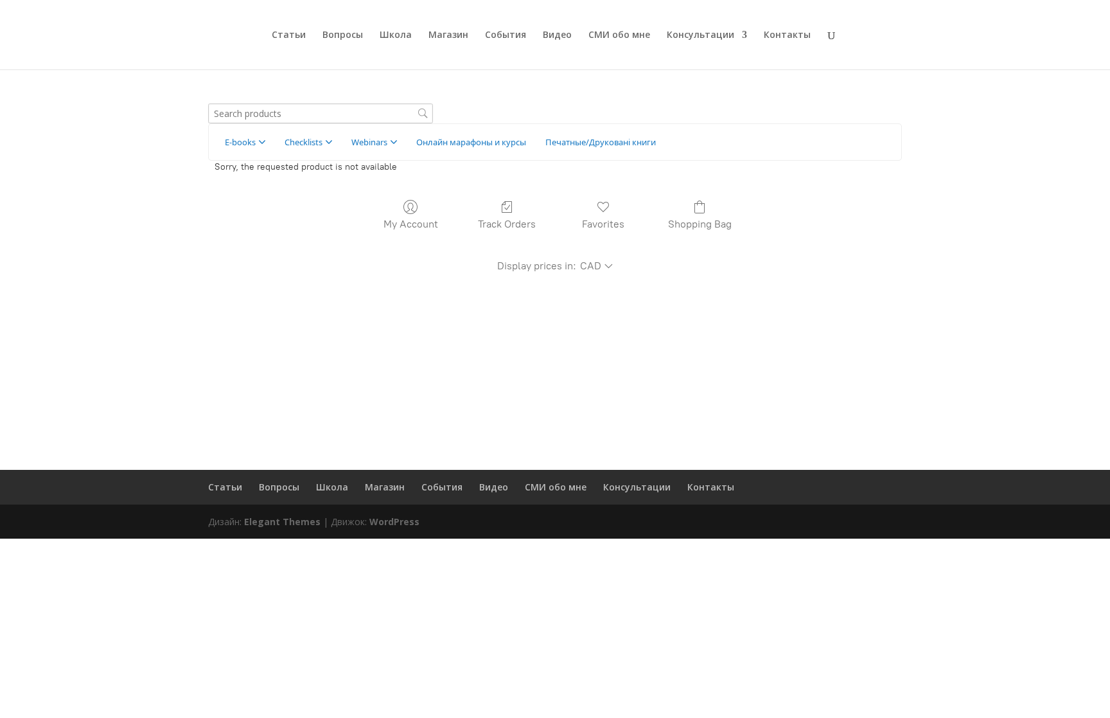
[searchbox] (320, 113)
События (505, 35)
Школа (396, 35)
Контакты (787, 35)
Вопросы (342, 35)
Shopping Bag (700, 224)
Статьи (289, 35)
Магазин (448, 35)
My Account (410, 224)
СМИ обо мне (619, 35)
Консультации (700, 35)
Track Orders (507, 224)
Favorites (603, 224)
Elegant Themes (282, 522)
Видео (557, 35)
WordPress (394, 522)
